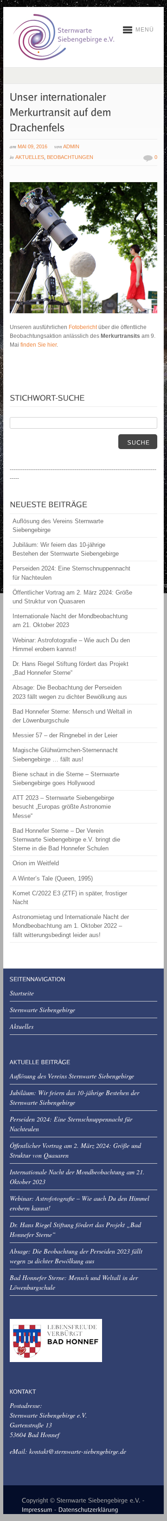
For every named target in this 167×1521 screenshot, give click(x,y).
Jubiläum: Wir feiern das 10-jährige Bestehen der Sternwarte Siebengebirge (66, 549)
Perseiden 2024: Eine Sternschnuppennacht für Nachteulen (71, 573)
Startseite (22, 993)
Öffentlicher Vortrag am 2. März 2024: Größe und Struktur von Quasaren (72, 597)
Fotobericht (83, 327)
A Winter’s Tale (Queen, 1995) (53, 878)
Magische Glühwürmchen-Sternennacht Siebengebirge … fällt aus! (65, 754)
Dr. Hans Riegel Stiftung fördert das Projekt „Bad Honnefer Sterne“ (70, 668)
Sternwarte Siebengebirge (42, 1009)
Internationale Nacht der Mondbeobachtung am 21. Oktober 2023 (70, 620)
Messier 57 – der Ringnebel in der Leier (65, 735)
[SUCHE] (137, 441)
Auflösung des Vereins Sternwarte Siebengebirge (58, 525)
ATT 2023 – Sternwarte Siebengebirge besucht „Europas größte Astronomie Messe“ (63, 806)
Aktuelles (29, 157)
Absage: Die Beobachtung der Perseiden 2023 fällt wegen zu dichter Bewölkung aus (70, 692)
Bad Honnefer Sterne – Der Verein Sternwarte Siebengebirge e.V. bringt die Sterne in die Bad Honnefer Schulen (66, 839)
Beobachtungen (70, 157)
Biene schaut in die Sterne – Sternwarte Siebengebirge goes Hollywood (66, 778)
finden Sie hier (38, 345)
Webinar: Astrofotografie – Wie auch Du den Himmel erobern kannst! (71, 645)
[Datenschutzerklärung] (88, 1508)
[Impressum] (37, 1508)
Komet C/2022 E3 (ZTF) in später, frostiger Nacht (70, 898)
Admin (71, 146)
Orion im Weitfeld (36, 863)
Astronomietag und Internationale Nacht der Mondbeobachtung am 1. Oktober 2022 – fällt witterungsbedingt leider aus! (71, 925)
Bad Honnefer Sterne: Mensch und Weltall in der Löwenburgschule (72, 716)
